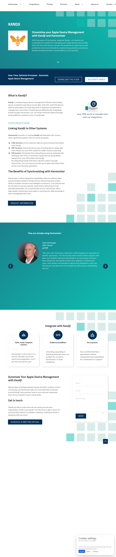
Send (80, 416)
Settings (95, 551)
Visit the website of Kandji (18, 123)
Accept (82, 551)
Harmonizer (13, 4)
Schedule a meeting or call (25, 422)
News (77, 4)
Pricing (49, 4)
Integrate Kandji (96, 79)
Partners (63, 4)
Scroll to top (105, 441)
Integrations (34, 4)
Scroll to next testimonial (10, 266)
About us (94, 4)
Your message (80, 398)
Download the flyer (68, 79)
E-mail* (78, 391)
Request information (22, 203)
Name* (78, 383)
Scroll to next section (58, 62)
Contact (109, 4)
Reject (88, 551)
